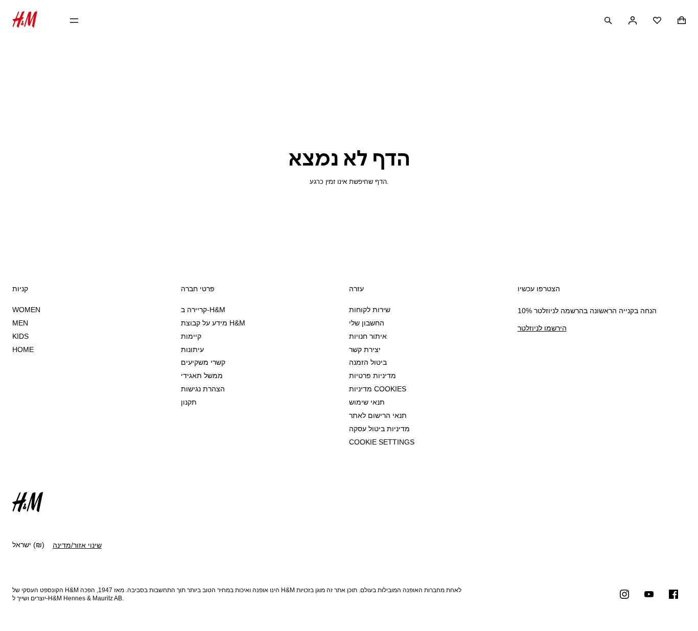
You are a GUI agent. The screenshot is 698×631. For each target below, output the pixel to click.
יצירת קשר (365, 349)
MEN (20, 323)
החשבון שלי (366, 323)
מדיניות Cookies (377, 389)
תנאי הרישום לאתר (378, 415)
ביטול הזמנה (368, 362)
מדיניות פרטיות (372, 375)
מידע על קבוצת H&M (213, 323)
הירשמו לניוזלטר (542, 328)
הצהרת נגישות (203, 389)
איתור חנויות (368, 336)
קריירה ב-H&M (203, 310)
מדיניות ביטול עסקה (379, 429)
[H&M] (24, 20)
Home (23, 349)
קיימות (191, 336)
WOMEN (26, 310)
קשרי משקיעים (203, 362)
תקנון (189, 402)
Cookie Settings (381, 442)
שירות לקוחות (369, 310)
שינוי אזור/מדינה (77, 545)
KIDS (20, 336)
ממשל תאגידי (202, 375)
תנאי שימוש (367, 402)
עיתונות (192, 349)
